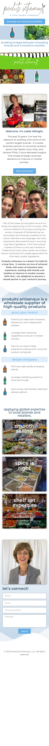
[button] (4, 197)
